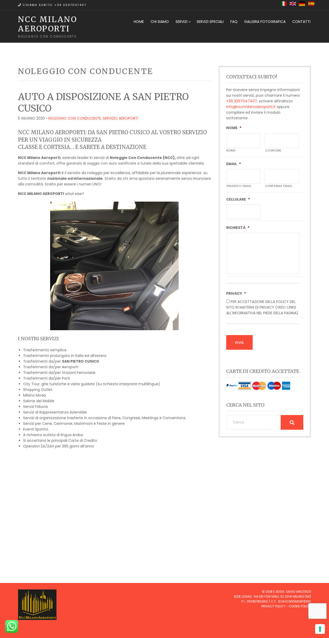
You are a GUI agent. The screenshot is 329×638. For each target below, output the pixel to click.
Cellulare (238, 199)
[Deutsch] (302, 3)
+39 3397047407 (241, 101)
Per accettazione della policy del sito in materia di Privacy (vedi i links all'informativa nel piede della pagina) (262, 307)
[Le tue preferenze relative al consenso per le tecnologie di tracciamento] (320, 629)
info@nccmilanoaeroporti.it (251, 106)
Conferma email (279, 186)
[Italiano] (283, 3)
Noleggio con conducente (74, 118)
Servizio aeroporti (120, 118)
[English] (293, 3)
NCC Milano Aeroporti (47, 23)
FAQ (233, 21)
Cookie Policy (300, 606)
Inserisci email (239, 186)
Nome (233, 127)
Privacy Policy (273, 606)
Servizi (181, 21)
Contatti (301, 21)
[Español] (311, 3)
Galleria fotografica (265, 21)
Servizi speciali (210, 21)
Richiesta (237, 227)
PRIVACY (236, 293)
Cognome (273, 150)
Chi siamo (160, 21)
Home (139, 21)
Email (233, 163)
